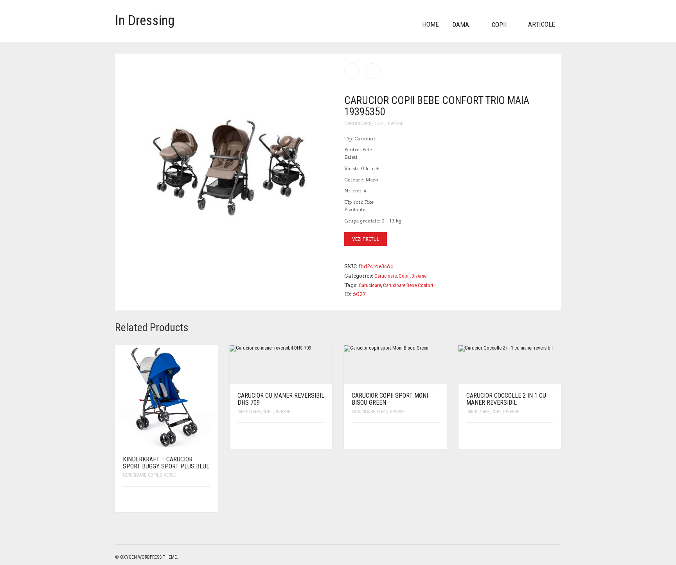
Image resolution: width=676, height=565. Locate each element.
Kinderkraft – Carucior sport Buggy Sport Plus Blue (166, 463)
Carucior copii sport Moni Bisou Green (390, 399)
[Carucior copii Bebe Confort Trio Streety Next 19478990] (352, 71)
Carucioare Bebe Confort (408, 285)
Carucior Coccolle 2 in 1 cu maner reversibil (506, 399)
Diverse (395, 123)
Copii (499, 25)
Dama (460, 25)
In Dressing (144, 21)
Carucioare (357, 123)
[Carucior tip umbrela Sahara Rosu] (373, 71)
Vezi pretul (365, 239)
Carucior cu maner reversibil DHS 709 (280, 399)
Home (430, 24)
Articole (541, 24)
